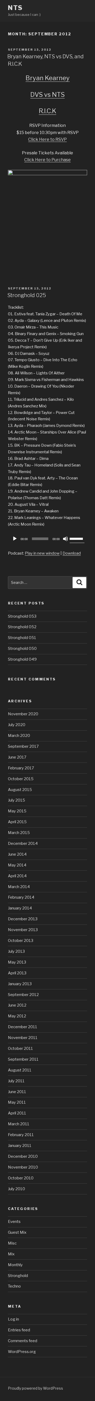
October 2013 (20, 940)
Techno (14, 1286)
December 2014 (23, 843)
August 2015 (20, 789)
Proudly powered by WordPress (35, 1388)
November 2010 (23, 1167)
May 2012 (17, 1016)
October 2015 (21, 778)
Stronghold (18, 1275)
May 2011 (17, 1102)
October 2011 (20, 1048)
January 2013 (20, 983)
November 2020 (23, 714)
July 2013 (16, 951)
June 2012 (17, 1005)
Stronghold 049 (22, 659)
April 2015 (17, 821)
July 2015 (16, 800)
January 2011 (19, 1145)
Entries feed (19, 1330)
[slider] (77, 538)
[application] (47, 538)
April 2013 (17, 973)
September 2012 (23, 994)
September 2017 (23, 746)
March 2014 (19, 886)
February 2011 (21, 1134)
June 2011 (17, 1091)
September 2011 (23, 1059)
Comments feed (22, 1340)
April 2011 (17, 1113)
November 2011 (22, 1037)
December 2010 (23, 1156)
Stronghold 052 (22, 627)
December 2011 (22, 1026)
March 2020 (19, 735)
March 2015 (19, 832)
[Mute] (65, 538)
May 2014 (17, 865)
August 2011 (19, 1070)
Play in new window (42, 553)
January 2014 (20, 908)
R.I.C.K (47, 111)
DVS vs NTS (47, 94)
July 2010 (16, 1188)
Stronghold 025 (26, 295)
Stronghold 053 (22, 616)
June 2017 (17, 757)
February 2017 (21, 768)
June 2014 (17, 854)
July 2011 (16, 1081)
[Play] (14, 538)
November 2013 (23, 929)
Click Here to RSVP (47, 139)
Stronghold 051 (22, 637)
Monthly (15, 1264)
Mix (11, 1254)
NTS (15, 8)
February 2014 (21, 897)
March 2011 (18, 1124)
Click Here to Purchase (47, 159)
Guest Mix (17, 1232)
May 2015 (17, 811)
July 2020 (16, 724)
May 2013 (17, 962)
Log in (13, 1319)
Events (14, 1221)
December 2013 (22, 919)
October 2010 (21, 1178)
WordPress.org (22, 1351)
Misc (12, 1243)
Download (72, 553)
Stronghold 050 (22, 648)
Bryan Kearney (48, 78)
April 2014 (17, 876)
